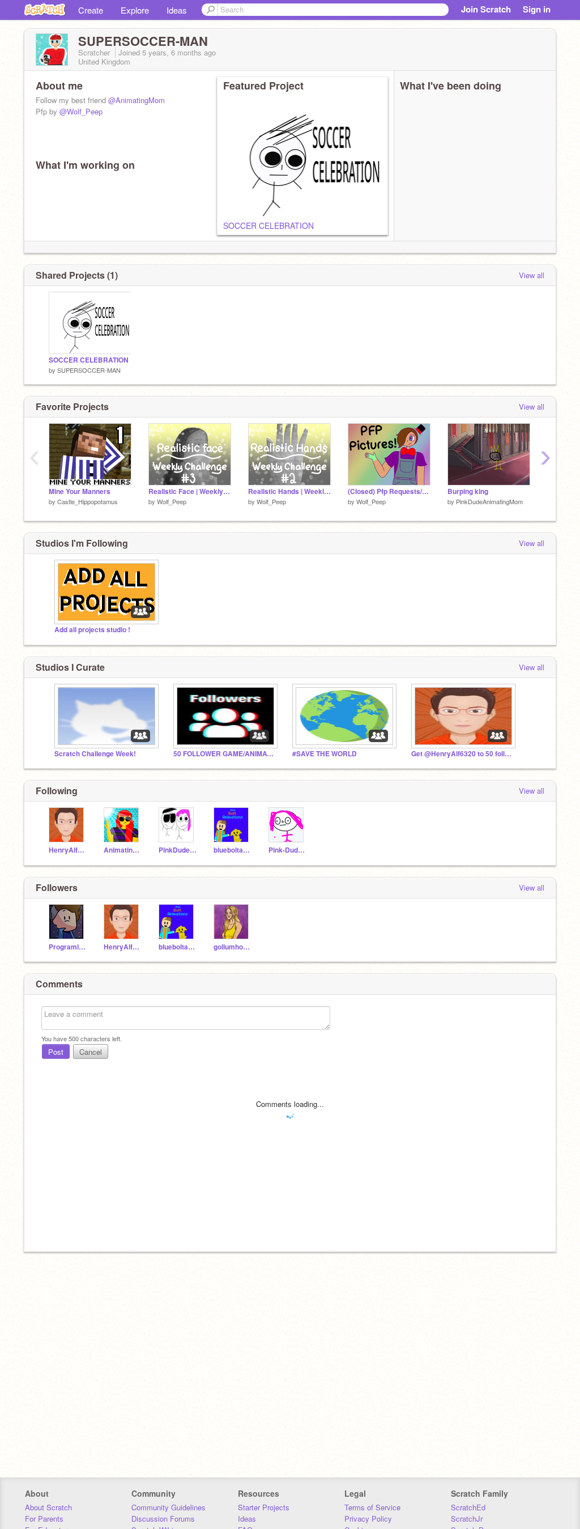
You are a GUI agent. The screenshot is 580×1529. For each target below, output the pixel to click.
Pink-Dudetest (287, 850)
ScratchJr (467, 1518)
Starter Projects (263, 1507)
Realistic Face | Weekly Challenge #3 (189, 491)
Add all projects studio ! (92, 629)
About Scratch (48, 1507)
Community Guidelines (168, 1507)
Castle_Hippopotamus (87, 501)
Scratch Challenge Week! (95, 754)
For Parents (44, 1518)
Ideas (177, 10)
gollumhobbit (232, 947)
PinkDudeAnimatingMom (489, 501)
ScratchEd (468, 1507)
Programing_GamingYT (68, 947)
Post (55, 1051)
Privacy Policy (368, 1518)
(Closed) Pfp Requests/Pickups (389, 491)
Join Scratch (486, 9)
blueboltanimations (232, 850)
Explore (135, 10)
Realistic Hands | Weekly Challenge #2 (289, 491)
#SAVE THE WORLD (324, 754)
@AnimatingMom (136, 100)
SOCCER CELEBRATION (268, 225)
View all (531, 275)
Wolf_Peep (171, 501)
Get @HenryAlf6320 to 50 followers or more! (462, 754)
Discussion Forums (163, 1518)
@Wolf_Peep (81, 111)
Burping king (467, 491)
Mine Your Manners (79, 491)
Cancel (90, 1051)
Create (90, 10)
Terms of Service (372, 1507)
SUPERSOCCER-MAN (89, 369)
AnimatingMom (123, 850)
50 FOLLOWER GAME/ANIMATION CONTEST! (224, 754)
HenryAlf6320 (68, 850)
